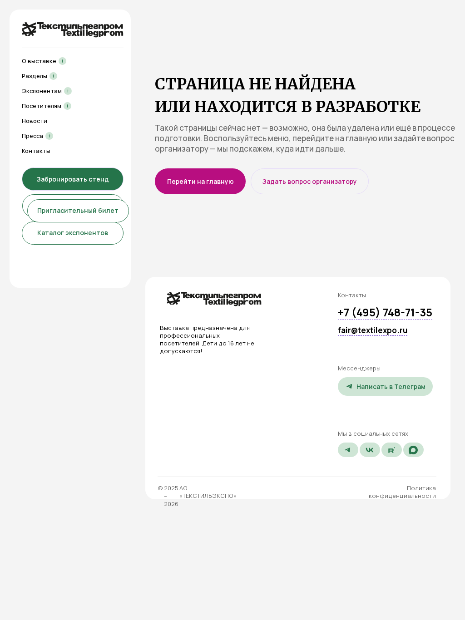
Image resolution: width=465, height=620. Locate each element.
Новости (34, 121)
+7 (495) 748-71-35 (385, 312)
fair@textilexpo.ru (372, 330)
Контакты (36, 151)
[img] (214, 298)
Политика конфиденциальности (402, 492)
